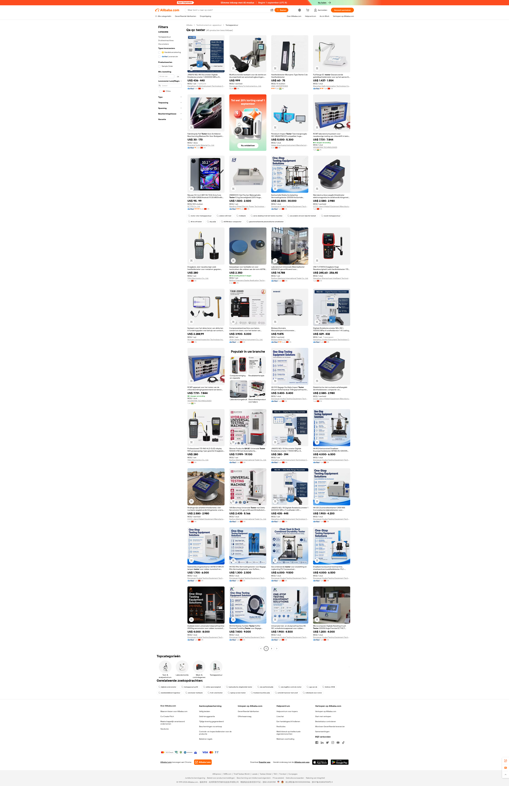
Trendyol (282, 774)
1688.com (227, 774)
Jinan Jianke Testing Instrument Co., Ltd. (246, 339)
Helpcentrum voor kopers (287, 711)
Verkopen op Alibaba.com (325, 711)
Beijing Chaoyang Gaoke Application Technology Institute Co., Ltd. (247, 280)
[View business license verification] (278, 782)
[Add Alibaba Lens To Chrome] (203, 762)
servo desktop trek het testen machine (267, 216)
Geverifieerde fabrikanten (248, 711)
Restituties (281, 726)
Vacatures (164, 729)
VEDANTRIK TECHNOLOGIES (325, 147)
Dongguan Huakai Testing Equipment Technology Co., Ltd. (289, 206)
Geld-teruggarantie (207, 716)
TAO (275, 774)
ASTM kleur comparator (233, 222)
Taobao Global (265, 774)
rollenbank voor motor (313, 693)
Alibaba (189, 25)
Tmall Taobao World (241, 774)
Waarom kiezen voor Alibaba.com (173, 711)
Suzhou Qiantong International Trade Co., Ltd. (289, 278)
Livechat (280, 716)
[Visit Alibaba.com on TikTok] (343, 742)
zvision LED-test (225, 216)
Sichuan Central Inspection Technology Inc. (205, 339)
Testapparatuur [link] (232, 25)
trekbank (242, 216)
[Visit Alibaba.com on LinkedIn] (322, 742)
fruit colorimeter (216, 693)
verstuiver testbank (195, 693)
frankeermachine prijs (261, 693)
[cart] (308, 10)
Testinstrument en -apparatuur (209, 25)
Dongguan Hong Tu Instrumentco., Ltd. (245, 86)
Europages (293, 774)
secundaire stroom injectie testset (303, 216)
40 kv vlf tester (196, 222)
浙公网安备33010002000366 (297, 782)
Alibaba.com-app (302, 762)
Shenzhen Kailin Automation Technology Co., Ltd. (331, 86)
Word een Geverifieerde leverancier (330, 726)
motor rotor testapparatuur (201, 216)
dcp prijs (213, 222)
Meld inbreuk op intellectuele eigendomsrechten (288, 732)
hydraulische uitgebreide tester (240, 687)
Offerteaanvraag (244, 716)
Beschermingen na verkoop (210, 726)
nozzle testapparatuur (332, 216)
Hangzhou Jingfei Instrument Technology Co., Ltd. (206, 86)
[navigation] (170, 337)
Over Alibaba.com (168, 706)
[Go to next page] (276, 648)
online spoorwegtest (213, 687)
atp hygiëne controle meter (291, 687)
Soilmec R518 (330, 687)
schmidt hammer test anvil (288, 693)
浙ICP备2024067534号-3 (322, 782)
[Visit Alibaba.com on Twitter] (327, 742)
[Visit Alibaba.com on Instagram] (332, 742)
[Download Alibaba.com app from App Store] (320, 762)
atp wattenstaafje (266, 687)
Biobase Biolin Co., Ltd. (280, 339)
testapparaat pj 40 (191, 687)
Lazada (254, 774)
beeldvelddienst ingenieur (170, 693)
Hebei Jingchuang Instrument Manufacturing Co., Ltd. (289, 145)
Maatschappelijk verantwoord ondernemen (172, 722)
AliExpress (216, 774)
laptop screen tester (238, 693)
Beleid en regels (205, 739)
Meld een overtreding (285, 739)
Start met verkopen (323, 716)
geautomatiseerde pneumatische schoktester (266, 222)
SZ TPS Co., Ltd (193, 206)
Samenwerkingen (322, 731)
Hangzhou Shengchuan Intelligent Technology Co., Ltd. (331, 278)
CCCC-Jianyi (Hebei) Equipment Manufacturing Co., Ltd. (331, 206)
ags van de (313, 687)
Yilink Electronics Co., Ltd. (198, 278)
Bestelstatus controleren (325, 721)
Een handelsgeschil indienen (288, 721)
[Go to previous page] (260, 648)
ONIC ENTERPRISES (279, 86)
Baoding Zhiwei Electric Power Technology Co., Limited (247, 206)
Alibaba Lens (166, 762)
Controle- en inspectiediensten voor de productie (215, 732)
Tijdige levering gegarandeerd (211, 721)
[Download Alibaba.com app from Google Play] (340, 762)
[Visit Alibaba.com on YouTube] (338, 742)
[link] (505, 760)
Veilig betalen (204, 711)
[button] (271, 10)
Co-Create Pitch (167, 716)
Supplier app (264, 762)
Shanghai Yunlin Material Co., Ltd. (200, 145)
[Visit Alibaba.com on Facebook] (316, 742)
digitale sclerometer (168, 687)
